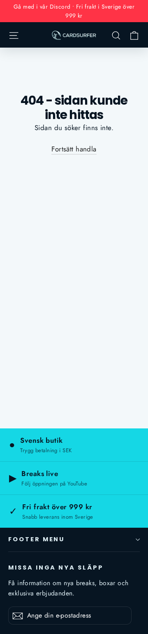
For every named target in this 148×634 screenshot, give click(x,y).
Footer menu (36, 539)
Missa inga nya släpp (56, 567)
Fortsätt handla (73, 149)
